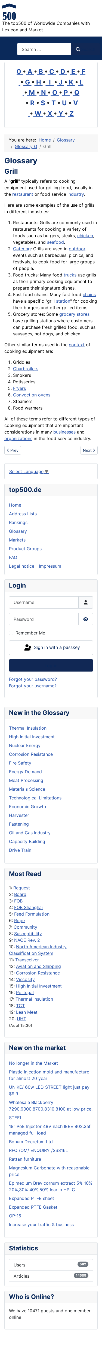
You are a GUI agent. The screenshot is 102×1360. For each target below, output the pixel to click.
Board (20, 894)
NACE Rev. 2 (27, 940)
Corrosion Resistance (38, 973)
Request (21, 887)
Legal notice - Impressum (35, 566)
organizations (18, 438)
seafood (55, 242)
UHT (21, 1018)
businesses (64, 432)
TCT (20, 1005)
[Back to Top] (92, 1350)
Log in (51, 665)
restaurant (22, 194)
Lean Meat (27, 1012)
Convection (25, 395)
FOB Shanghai (28, 907)
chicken (85, 235)
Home (15, 505)
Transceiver (27, 959)
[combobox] (44, 49)
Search (88, 49)
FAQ (13, 557)
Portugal (25, 992)
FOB (18, 901)
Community (25, 927)
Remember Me (30, 633)
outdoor (77, 248)
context (77, 344)
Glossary (18, 531)
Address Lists (23, 513)
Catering (22, 248)
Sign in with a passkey (56, 647)
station (63, 301)
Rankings (18, 522)
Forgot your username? (33, 685)
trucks (70, 275)
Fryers (19, 388)
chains (89, 294)
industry (75, 194)
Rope (19, 920)
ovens (44, 395)
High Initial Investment (39, 986)
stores (83, 314)
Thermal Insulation (34, 999)
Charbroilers (25, 368)
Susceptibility (28, 933)
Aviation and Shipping (38, 966)
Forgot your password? (33, 679)
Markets (17, 540)
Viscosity (25, 979)
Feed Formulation (32, 914)
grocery (67, 314)
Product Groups (25, 548)
